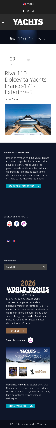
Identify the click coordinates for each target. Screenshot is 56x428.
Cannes (26, 323)
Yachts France (12, 99)
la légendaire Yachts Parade (28, 316)
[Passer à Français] (14, 241)
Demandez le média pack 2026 (21, 384)
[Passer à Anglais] (8, 241)
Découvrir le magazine (21, 186)
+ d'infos (14, 330)
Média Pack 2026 (17, 406)
